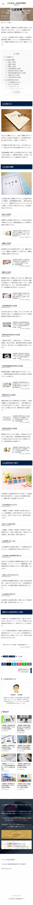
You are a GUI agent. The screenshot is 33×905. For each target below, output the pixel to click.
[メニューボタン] (3, 4)
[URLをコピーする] (29, 664)
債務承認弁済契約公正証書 (15, 71)
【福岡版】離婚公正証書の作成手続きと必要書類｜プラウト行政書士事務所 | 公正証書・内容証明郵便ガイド (21, 295)
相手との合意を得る (13, 84)
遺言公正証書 (12, 62)
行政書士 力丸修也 (16, 694)
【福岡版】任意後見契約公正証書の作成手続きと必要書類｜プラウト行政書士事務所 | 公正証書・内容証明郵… (21, 449)
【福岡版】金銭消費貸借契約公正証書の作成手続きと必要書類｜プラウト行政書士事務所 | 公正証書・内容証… (21, 324)
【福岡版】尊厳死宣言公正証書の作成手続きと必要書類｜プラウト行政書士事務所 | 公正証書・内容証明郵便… (21, 418)
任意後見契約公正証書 (14, 77)
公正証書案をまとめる (14, 82)
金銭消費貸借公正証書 (14, 68)
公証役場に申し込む (13, 86)
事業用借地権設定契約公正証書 (17, 73)
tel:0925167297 (9, 638)
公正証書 (5, 16)
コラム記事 (11, 16)
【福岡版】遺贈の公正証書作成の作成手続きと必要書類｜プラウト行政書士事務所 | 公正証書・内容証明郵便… (21, 262)
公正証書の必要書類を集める (16, 88)
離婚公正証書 (12, 66)
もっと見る (16, 92)
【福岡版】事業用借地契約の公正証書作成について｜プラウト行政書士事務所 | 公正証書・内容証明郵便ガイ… (21, 385)
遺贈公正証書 (12, 64)
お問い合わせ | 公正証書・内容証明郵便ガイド (15, 644)
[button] (3, 664)
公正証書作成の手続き (11, 80)
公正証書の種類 (10, 60)
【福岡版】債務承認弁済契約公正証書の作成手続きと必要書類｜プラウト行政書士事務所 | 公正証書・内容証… (21, 356)
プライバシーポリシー (16, 895)
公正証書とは (9, 57)
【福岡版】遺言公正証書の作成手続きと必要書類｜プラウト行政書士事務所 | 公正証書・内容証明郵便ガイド (21, 233)
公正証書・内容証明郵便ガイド (16, 4)
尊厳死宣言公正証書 (13, 75)
